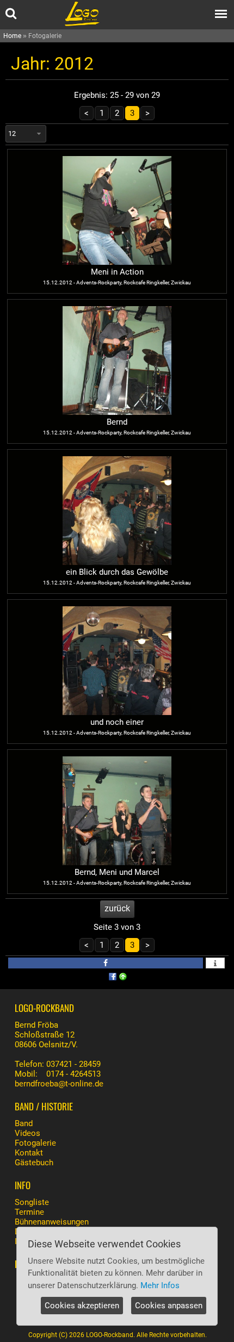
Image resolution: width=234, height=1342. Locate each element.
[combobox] (25, 133)
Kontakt (29, 1153)
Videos (27, 1133)
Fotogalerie (35, 1143)
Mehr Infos (160, 1285)
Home (12, 36)
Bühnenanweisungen (52, 1222)
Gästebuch (34, 1162)
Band (24, 1123)
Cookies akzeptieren (82, 1305)
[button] (105, 963)
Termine (29, 1212)
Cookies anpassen (168, 1305)
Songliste (32, 1202)
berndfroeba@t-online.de (59, 1084)
